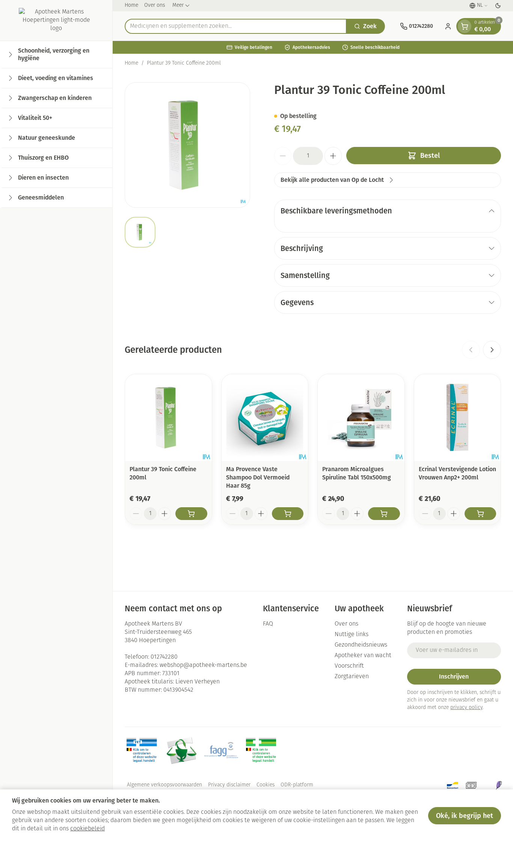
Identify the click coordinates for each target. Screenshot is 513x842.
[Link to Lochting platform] (498, 785)
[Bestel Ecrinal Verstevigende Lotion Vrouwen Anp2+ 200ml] (480, 513)
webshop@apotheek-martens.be (203, 665)
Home (131, 5)
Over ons (154, 5)
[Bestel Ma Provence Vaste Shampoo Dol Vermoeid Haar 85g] (288, 513)
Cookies (265, 785)
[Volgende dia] (492, 350)
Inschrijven (454, 676)
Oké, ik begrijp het (464, 816)
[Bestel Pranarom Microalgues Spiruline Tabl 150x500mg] (384, 513)
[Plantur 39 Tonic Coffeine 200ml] (168, 417)
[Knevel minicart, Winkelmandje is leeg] (464, 26)
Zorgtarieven (352, 677)
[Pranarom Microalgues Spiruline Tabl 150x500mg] (361, 417)
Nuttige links (351, 635)
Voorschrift (349, 666)
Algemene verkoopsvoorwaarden (164, 785)
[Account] (448, 26)
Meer (178, 5)
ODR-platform (297, 785)
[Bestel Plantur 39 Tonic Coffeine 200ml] (191, 513)
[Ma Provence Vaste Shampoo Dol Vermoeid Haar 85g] (265, 417)
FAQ (268, 624)
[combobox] (236, 26)
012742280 (164, 657)
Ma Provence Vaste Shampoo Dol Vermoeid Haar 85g (258, 477)
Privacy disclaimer (229, 785)
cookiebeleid (87, 829)
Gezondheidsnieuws (361, 645)
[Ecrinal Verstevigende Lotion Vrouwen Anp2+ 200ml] (457, 417)
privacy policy (466, 707)
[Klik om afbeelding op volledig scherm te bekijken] (187, 145)
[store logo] (56, 20)
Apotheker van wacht (363, 656)
